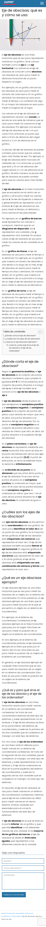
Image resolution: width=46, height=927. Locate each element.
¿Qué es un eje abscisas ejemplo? (21, 342)
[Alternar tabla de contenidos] (39, 332)
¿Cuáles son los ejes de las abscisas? (22, 338)
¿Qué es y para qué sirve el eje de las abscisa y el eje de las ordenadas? (24, 348)
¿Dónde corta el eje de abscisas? (20, 335)
